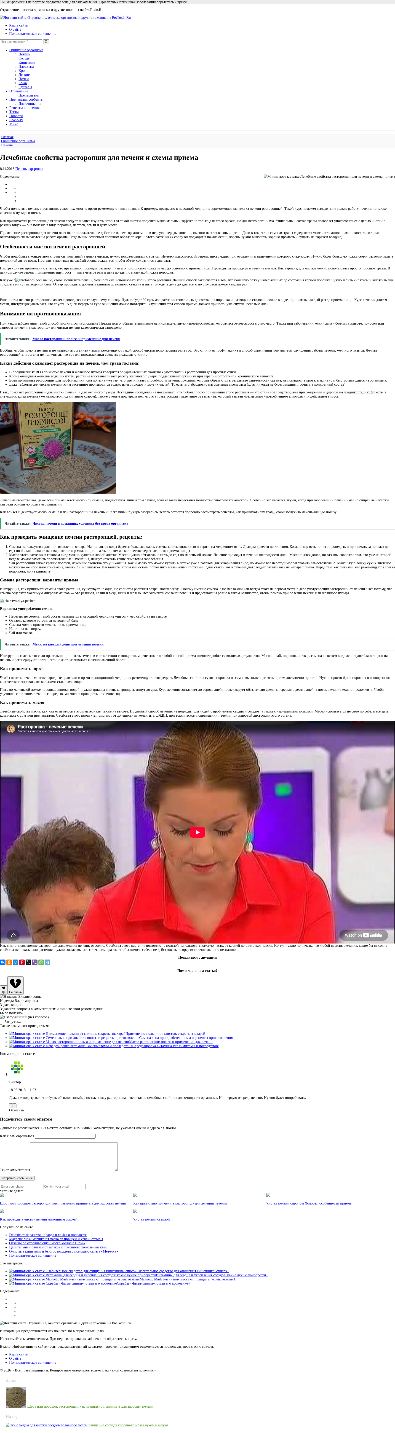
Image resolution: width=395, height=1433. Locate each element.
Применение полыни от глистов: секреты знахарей (165, 1033)
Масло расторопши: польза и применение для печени (171, 1042)
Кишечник (27, 62)
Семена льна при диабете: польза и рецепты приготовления (186, 1038)
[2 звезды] (17, 1017)
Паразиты (26, 66)
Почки (24, 79)
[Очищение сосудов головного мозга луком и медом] (47, 1425)
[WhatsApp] (41, 962)
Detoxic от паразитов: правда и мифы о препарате (48, 1235)
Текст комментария (15, 1170)
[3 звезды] (20, 1017)
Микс (13, 124)
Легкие (24, 75)
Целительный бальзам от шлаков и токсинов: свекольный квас (58, 1247)
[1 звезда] (8, 1017)
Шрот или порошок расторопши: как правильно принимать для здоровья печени (90, 1406)
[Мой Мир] (15, 962)
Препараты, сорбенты (26, 99)
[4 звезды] (22, 1017)
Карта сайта (18, 25)
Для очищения (30, 103)
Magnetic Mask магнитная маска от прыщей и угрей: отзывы (56, 1239)
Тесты (14, 112)
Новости (16, 116)
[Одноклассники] (9, 962)
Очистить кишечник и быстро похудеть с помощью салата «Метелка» (63, 1251)
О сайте (15, 29)
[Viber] (34, 962)
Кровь (23, 71)
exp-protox (35, 169)
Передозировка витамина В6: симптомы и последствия (175, 1046)
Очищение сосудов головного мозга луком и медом (128, 1425)
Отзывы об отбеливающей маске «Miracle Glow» (47, 1243)
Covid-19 (16, 120)
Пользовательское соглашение (32, 33)
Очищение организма (26, 50)
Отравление (18, 91)
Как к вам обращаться (17, 1136)
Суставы (25, 87)
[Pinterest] (22, 962)
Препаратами (29, 95)
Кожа (23, 83)
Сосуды (24, 58)
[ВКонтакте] (2, 962)
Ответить (16, 1110)
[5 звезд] (25, 1017)
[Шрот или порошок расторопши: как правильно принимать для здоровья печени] (16, 1406)
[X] (28, 962)
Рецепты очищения (24, 108)
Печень (24, 54)
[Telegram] (47, 962)
